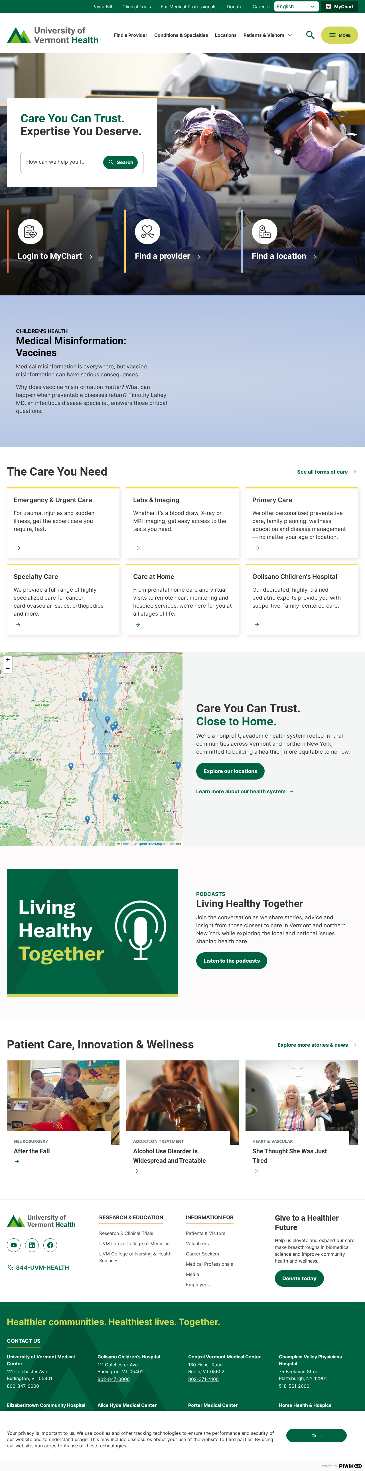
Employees (198, 1284)
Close (316, 1435)
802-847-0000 (23, 1386)
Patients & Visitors (264, 35)
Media (192, 1274)
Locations (226, 35)
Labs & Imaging (156, 500)
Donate (234, 6)
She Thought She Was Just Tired (289, 1156)
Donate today (299, 1278)
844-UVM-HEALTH (42, 1267)
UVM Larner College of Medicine (134, 1243)
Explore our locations (230, 771)
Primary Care (272, 500)
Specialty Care (36, 576)
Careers (261, 6)
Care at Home (153, 576)
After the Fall (32, 1151)
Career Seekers (202, 1254)
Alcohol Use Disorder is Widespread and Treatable (169, 1156)
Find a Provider (130, 35)
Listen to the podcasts (232, 961)
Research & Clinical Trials (126, 1233)
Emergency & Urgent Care (53, 500)
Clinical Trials (136, 6)
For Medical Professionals (188, 6)
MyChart (344, 6)
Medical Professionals (209, 1264)
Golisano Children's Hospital (294, 576)
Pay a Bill (102, 6)
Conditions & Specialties (181, 35)
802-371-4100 (203, 1379)
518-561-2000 (294, 1386)
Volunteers (197, 1243)
